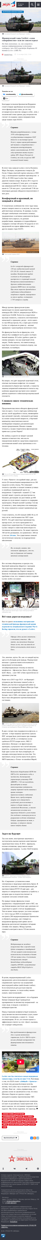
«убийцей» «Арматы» (28, 1081)
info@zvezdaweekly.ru (13, 1201)
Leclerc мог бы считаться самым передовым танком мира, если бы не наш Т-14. (20, 1077)
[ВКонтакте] (31, 1138)
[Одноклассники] (34, 1138)
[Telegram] (37, 1138)
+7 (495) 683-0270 (10, 1203)
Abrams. (12, 535)
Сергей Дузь (8, 54)
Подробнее (13, 1222)
